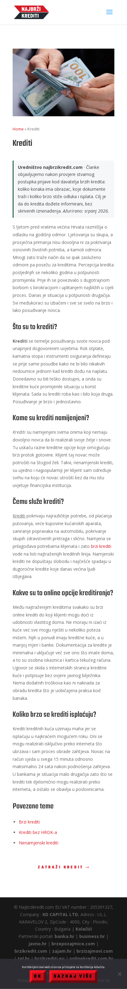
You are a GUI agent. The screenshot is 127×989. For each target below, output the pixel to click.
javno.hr (38, 944)
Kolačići (84, 929)
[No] (119, 974)
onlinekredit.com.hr (91, 958)
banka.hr (64, 936)
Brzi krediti (29, 822)
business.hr (92, 936)
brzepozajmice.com (73, 944)
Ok (38, 976)
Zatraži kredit (61, 867)
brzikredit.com (30, 951)
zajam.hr (62, 951)
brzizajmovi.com (94, 951)
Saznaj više (73, 976)
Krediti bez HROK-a (38, 832)
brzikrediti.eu (49, 958)
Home (18, 129)
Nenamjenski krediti (38, 843)
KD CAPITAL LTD (60, 914)
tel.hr (24, 958)
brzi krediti (101, 546)
